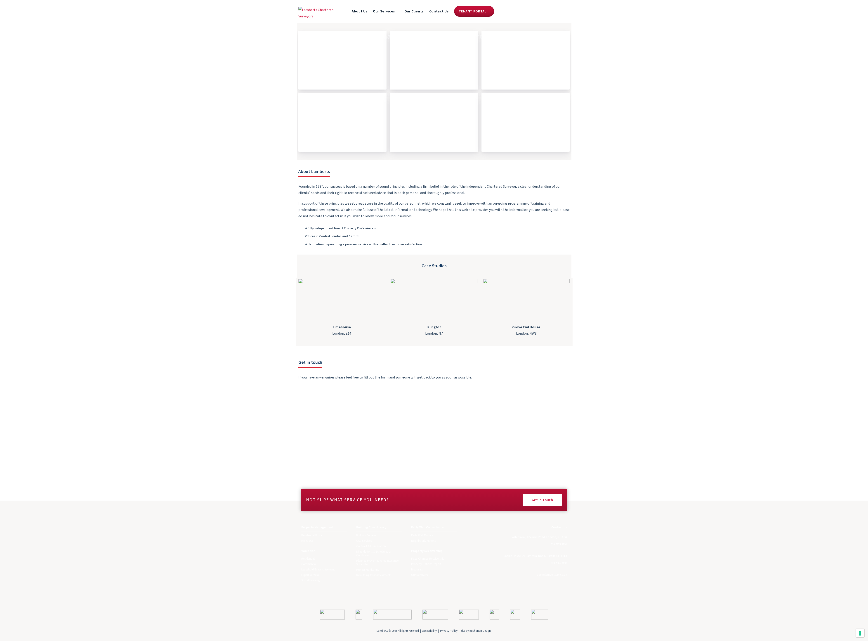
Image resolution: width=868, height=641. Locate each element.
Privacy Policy (449, 631)
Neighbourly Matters (423, 541)
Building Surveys (366, 535)
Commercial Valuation (525, 59)
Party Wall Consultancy (525, 121)
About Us (359, 11)
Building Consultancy (342, 121)
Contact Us (438, 11)
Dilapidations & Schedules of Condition (373, 553)
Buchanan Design (480, 631)
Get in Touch (542, 499)
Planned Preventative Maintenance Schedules (377, 562)
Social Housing (310, 580)
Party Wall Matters (422, 535)
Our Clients (414, 11)
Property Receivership (434, 121)
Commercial (308, 564)
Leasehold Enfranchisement (318, 570)
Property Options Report (426, 564)
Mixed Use (307, 541)
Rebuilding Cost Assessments (373, 575)
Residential (308, 559)
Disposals (417, 570)
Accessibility (429, 631)
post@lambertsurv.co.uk (552, 575)
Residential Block (311, 535)
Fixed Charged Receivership (427, 559)
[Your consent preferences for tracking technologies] (860, 633)
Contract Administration (371, 546)
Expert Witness (310, 575)
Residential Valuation (434, 59)
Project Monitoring (367, 570)
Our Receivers (419, 575)
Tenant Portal (473, 11)
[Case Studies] (341, 299)
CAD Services (364, 541)
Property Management (342, 59)
